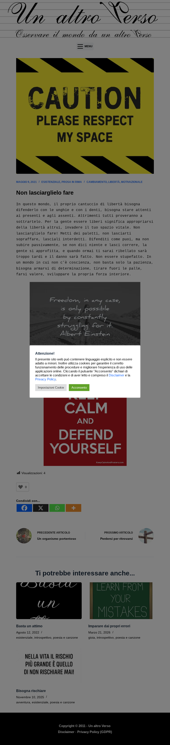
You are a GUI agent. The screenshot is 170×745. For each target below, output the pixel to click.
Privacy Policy (45, 379)
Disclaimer (116, 375)
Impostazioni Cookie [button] (51, 387)
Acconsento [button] (79, 387)
